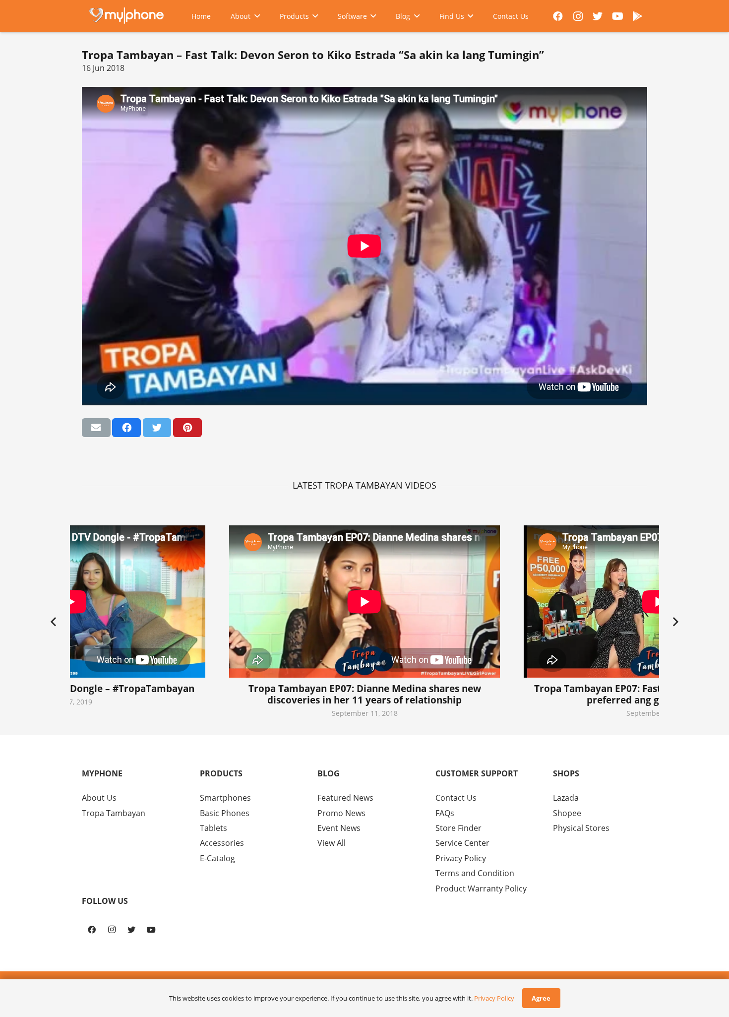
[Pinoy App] (637, 16)
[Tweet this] (157, 427)
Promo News (341, 813)
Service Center (462, 842)
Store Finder (458, 828)
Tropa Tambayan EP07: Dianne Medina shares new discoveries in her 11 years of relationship (364, 694)
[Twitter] (598, 16)
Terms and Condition (474, 873)
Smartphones (225, 797)
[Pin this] (187, 427)
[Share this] (126, 427)
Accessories (222, 842)
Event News (339, 828)
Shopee (567, 813)
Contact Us (456, 797)
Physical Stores (581, 828)
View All (331, 842)
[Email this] (96, 427)
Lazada (566, 797)
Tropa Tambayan (113, 813)
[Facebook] (558, 16)
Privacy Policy (460, 858)
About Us (99, 797)
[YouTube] (617, 16)
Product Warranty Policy (481, 888)
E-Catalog (217, 858)
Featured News (345, 797)
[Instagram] (578, 16)
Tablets (213, 828)
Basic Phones (224, 813)
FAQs (444, 813)
